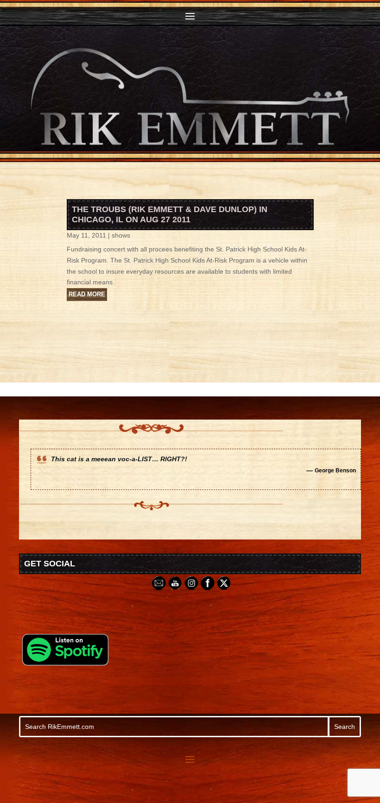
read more (87, 294)
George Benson (335, 470)
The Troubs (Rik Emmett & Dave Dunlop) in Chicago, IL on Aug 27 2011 (169, 214)
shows (121, 235)
